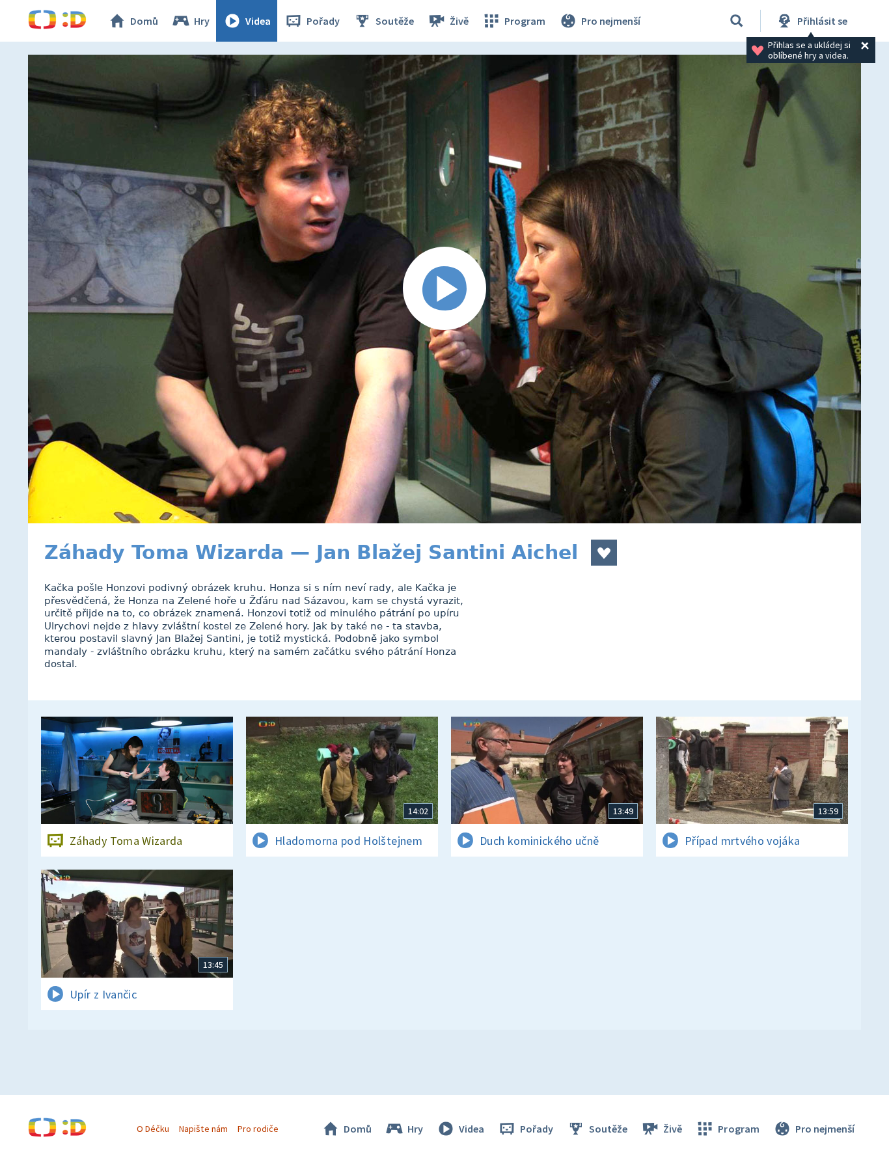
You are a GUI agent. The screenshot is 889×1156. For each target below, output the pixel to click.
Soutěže (395, 20)
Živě (459, 20)
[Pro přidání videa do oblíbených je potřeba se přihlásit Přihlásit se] (604, 553)
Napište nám (203, 1129)
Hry (202, 20)
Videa (258, 20)
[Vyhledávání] (736, 21)
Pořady (323, 20)
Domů (144, 20)
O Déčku (153, 1129)
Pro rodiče (258, 1129)
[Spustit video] (444, 289)
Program (524, 20)
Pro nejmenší (610, 20)
